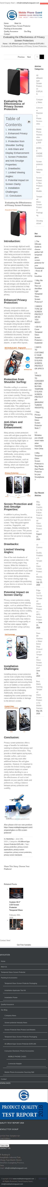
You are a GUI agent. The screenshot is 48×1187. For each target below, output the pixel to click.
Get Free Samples (24, 945)
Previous (21, 57)
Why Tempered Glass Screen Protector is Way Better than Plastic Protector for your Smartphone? (39, 466)
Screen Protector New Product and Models (39, 184)
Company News (39, 101)
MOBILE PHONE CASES (39, 152)
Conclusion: (15, 195)
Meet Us (4, 967)
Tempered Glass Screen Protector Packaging (39, 206)
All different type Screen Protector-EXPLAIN (39, 84)
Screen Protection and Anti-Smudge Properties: (16, 161)
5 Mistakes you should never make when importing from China (39, 441)
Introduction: (14, 129)
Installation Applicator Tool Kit (15, 990)
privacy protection (10, 847)
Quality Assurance (7, 1004)
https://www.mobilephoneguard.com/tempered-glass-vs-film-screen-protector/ (18, 830)
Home (3, 961)
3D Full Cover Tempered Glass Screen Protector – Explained (39, 335)
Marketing (9, 839)
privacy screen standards (13, 855)
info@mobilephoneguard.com (28, 3)
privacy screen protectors (22, 852)
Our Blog (4, 1010)
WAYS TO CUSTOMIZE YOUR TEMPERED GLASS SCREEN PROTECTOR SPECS (39, 358)
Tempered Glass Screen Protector (13, 972)
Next (29, 57)
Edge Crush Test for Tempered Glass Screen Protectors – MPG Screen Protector (39, 606)
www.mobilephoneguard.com (23, 1179)
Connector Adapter (15, 1064)
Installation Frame (11, 997)
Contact (4, 1079)
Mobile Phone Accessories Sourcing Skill (39, 136)
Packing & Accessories (9, 978)
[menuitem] (9, 23)
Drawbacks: (14, 168)
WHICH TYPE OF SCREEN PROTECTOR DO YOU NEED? (39, 314)
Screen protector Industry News (39, 167)
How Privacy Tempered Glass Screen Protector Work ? (38, 420)
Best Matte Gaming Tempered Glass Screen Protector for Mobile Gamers (39, 694)
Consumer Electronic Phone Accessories (39, 116)
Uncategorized (39, 222)
